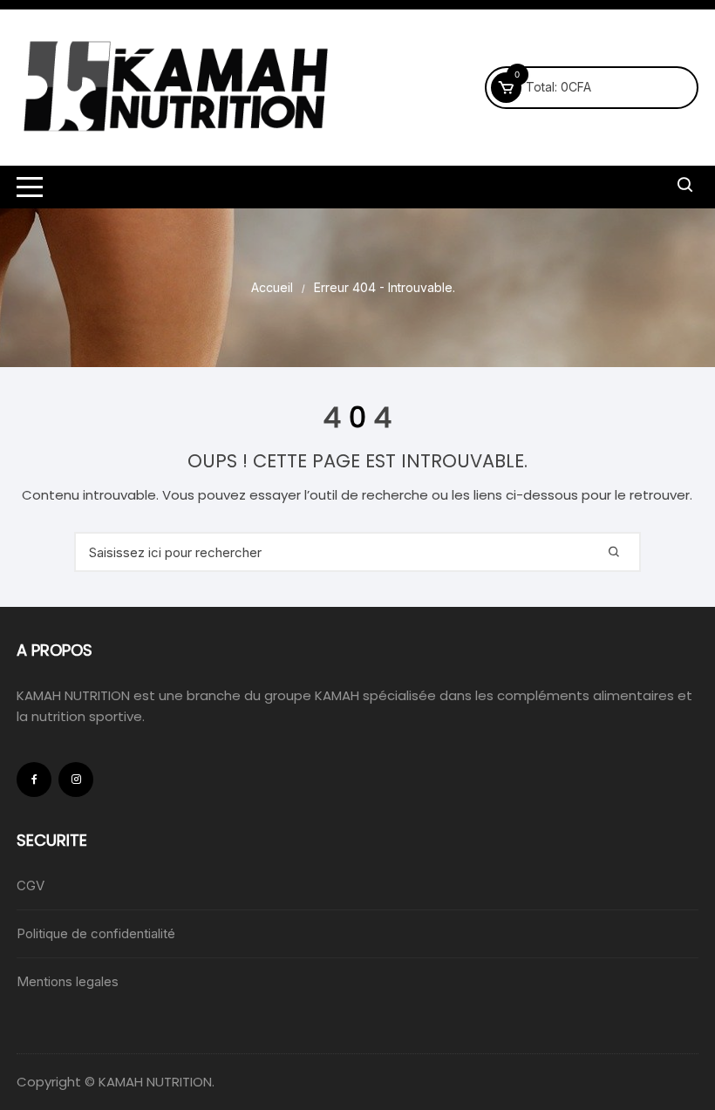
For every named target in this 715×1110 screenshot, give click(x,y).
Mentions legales (68, 981)
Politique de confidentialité (96, 933)
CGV (30, 885)
